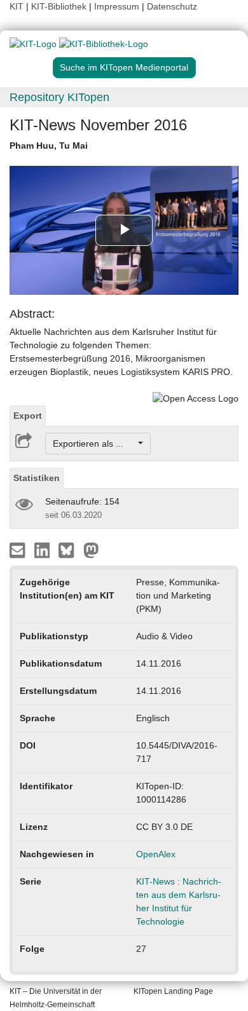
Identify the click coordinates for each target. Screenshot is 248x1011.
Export (27, 416)
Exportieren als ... (94, 443)
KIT (17, 6)
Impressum (116, 6)
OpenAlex (156, 854)
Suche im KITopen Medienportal (124, 67)
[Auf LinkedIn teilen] (43, 550)
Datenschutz (172, 6)
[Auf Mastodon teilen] (91, 550)
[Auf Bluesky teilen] (70, 550)
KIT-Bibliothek (60, 6)
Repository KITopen (59, 97)
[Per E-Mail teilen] (19, 550)
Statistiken (36, 478)
